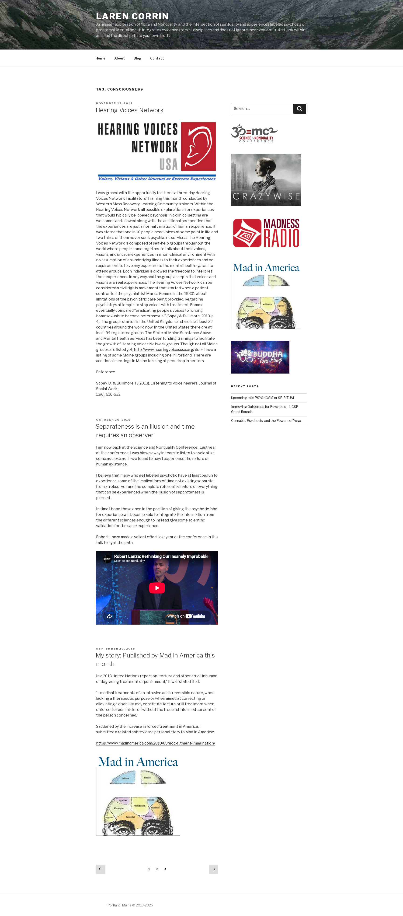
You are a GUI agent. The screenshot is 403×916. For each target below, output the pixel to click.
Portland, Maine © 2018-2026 (130, 905)
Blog (137, 58)
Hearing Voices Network (129, 110)
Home (100, 58)
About (119, 58)
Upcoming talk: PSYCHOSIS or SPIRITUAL (263, 398)
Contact (157, 58)
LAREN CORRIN (132, 16)
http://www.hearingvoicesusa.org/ (164, 349)
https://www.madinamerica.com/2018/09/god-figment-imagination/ (155, 743)
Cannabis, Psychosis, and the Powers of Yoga (266, 421)
